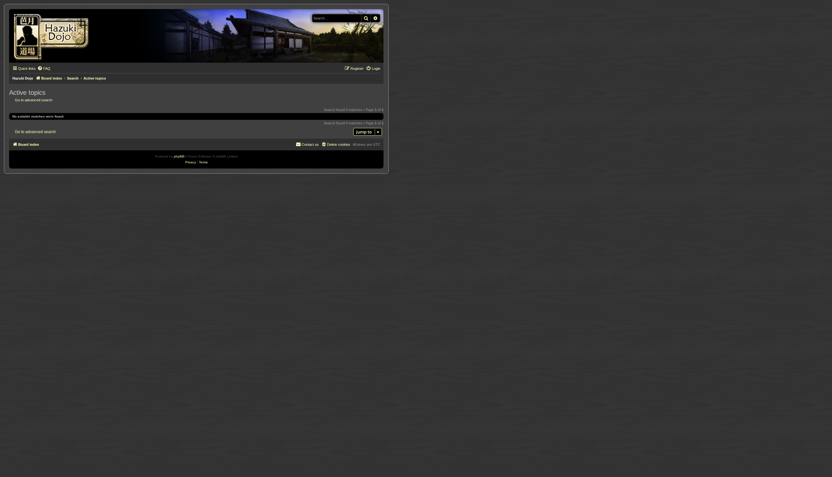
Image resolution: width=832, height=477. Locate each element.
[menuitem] (43, 68)
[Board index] (53, 36)
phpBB (179, 156)
